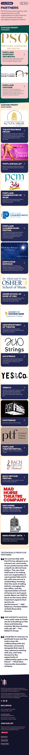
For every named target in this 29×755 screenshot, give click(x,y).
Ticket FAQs (4, 740)
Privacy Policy (5, 743)
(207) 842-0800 (5, 714)
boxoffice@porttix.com (7, 715)
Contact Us (4, 736)
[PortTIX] (3, 685)
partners (17, 697)
